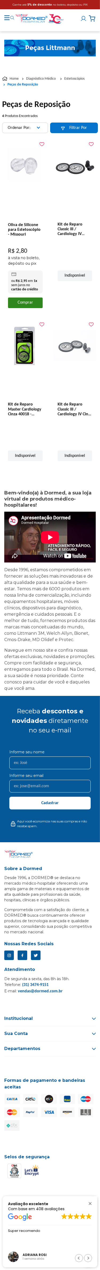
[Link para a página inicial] (11, 79)
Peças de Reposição (22, 85)
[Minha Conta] (84, 18)
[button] (90, 1203)
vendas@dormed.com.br (40, 991)
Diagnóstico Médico (41, 79)
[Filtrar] (74, 128)
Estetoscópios (74, 79)
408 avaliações (50, 1209)
